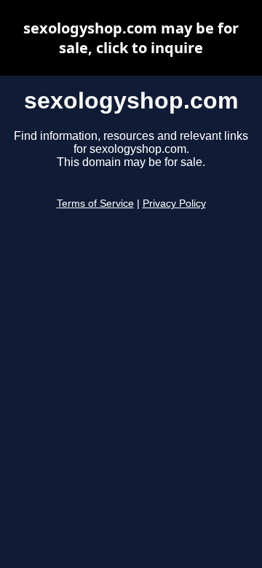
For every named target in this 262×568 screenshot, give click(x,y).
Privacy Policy (174, 203)
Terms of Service (95, 203)
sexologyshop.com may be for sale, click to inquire (131, 38)
